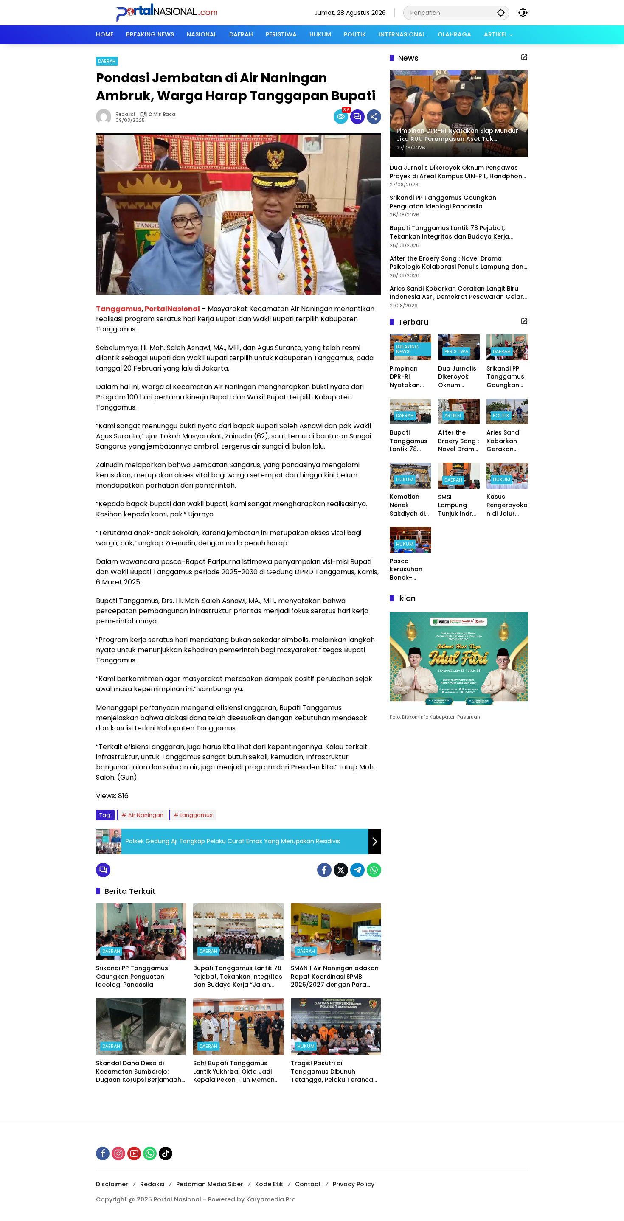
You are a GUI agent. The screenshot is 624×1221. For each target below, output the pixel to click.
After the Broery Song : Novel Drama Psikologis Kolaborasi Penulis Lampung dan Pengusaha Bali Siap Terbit (456, 263)
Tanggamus (118, 309)
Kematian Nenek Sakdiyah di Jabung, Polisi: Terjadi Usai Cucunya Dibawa (409, 505)
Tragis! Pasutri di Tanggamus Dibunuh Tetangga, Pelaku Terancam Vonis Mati (335, 1071)
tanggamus (196, 815)
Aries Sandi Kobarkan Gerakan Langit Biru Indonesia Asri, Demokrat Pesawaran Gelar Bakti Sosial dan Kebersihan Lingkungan (456, 293)
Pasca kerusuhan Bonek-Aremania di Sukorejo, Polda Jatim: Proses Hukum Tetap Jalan (410, 569)
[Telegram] (357, 870)
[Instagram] (118, 1153)
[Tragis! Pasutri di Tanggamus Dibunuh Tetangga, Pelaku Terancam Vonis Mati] (336, 1026)
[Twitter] (341, 870)
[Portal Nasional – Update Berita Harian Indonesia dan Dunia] (170, 12)
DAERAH (107, 61)
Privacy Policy (353, 1184)
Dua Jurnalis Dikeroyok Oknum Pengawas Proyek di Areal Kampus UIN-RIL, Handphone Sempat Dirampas (458, 172)
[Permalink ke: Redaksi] (105, 116)
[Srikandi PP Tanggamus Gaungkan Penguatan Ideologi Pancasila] (141, 931)
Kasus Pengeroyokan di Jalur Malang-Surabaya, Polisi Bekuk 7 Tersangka (507, 505)
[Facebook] (324, 870)
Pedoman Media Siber (209, 1184)
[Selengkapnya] (524, 57)
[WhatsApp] (374, 870)
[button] (500, 13)
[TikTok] (165, 1153)
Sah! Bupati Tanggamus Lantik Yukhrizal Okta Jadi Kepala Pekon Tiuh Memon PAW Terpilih (234, 1071)
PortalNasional (172, 309)
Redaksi (125, 114)
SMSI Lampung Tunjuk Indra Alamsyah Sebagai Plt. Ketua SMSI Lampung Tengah (457, 505)
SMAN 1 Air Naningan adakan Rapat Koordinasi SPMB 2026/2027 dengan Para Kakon (335, 976)
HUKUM (306, 1046)
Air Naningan (145, 815)
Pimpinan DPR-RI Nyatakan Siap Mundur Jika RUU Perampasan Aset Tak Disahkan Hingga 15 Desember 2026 (410, 377)
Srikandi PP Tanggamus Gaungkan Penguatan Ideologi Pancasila (132, 976)
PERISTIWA (456, 351)
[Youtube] (134, 1153)
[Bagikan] (374, 116)
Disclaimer (112, 1184)
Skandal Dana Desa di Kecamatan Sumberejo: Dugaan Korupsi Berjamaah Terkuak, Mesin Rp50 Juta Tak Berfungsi (138, 1071)
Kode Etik (269, 1184)
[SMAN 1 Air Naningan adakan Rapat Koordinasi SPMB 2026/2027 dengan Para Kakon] (336, 931)
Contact (308, 1184)
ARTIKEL (453, 415)
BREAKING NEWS (407, 349)
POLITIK (501, 415)
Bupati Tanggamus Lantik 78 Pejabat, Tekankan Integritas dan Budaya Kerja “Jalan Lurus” (237, 976)
